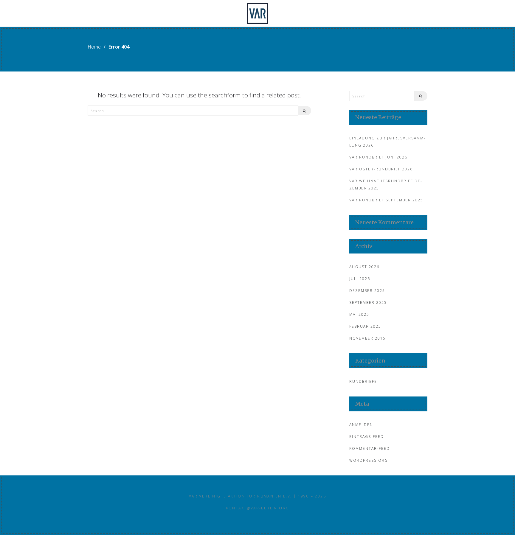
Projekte (152, 14)
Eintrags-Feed (366, 436)
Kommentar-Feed (369, 448)
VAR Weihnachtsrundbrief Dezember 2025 (385, 184)
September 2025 (368, 302)
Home (94, 46)
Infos (310, 14)
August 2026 (364, 266)
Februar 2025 (365, 326)
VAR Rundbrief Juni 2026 (378, 157)
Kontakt (396, 14)
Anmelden (361, 424)
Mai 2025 (359, 314)
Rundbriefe (201, 14)
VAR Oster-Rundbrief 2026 (381, 169)
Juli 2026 (359, 278)
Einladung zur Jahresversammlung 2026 (387, 142)
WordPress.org (368, 460)
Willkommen (102, 14)
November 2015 (367, 338)
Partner (351, 14)
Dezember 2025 (367, 290)
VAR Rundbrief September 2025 (386, 200)
